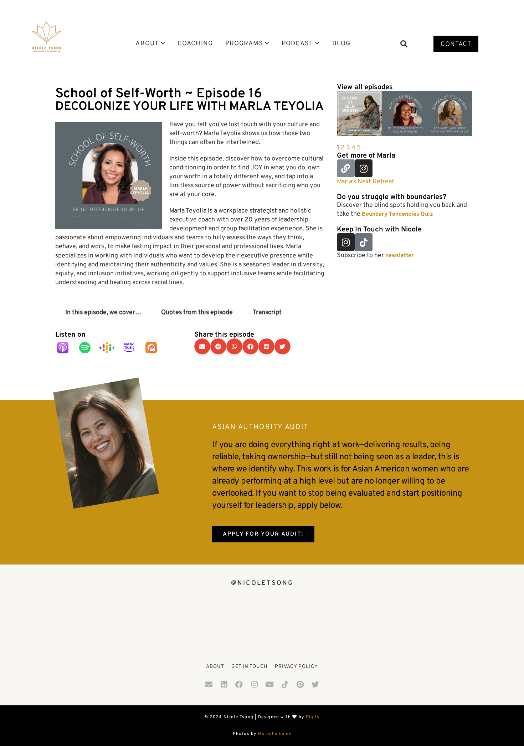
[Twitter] (315, 684)
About (147, 44)
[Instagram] (364, 168)
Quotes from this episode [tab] (197, 312)
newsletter (399, 255)
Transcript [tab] (267, 312)
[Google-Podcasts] (110, 347)
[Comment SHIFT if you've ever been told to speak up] (80, 623)
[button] (404, 44)
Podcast (298, 44)
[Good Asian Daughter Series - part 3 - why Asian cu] (443, 623)
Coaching (195, 44)
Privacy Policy (296, 667)
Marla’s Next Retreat (365, 182)
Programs (244, 44)
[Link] (346, 168)
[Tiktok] (364, 242)
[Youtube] (270, 684)
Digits (313, 717)
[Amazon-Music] (133, 347)
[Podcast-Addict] (155, 347)
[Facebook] (239, 684)
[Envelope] (208, 684)
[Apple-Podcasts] (66, 347)
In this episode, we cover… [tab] (103, 312)
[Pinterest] (300, 684)
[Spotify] (88, 347)
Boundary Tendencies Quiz (397, 214)
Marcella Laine (275, 734)
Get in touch (249, 667)
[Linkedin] (224, 684)
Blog (341, 44)
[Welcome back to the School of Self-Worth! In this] (262, 623)
